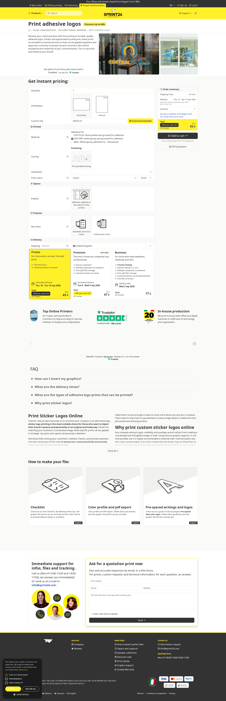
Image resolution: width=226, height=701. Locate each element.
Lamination (37, 171)
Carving (35, 156)
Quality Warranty (125, 669)
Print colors (37, 177)
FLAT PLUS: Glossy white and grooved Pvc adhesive (99, 135)
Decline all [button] (31, 689)
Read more (23, 670)
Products (36, 13)
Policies (140, 693)
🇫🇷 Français (59, 693)
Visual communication (93, 5)
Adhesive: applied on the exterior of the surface (81, 205)
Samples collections (127, 652)
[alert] (22, 678)
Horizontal (83, 107)
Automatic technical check (81, 233)
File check (36, 226)
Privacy (172, 693)
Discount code (124, 657)
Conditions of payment (156, 693)
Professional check (102, 234)
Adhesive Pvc (77, 132)
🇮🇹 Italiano (46, 693)
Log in (194, 5)
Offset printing (54, 5)
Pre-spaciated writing (81, 166)
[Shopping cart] (196, 13)
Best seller (36, 5)
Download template (141, 120)
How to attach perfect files (130, 644)
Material (35, 137)
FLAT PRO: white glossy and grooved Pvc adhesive (98, 138)
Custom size (37, 120)
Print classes (123, 661)
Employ (35, 198)
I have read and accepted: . (105, 613)
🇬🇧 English (71, 693)
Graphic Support (125, 665)
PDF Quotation (178, 146)
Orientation (37, 105)
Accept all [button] (13, 689)
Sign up (183, 5)
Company (78, 644)
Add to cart (177, 136)
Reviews (78, 648)
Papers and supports (127, 648)
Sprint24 (113, 13)
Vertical (103, 106)
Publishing (72, 5)
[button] (6, 675)
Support (185, 13)
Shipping (40, 245)
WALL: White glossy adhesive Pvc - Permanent (96, 142)
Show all (112, 450)
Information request (170, 644)
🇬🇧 (171, 5)
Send (140, 620)
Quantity (35, 90)
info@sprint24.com (44, 585)
